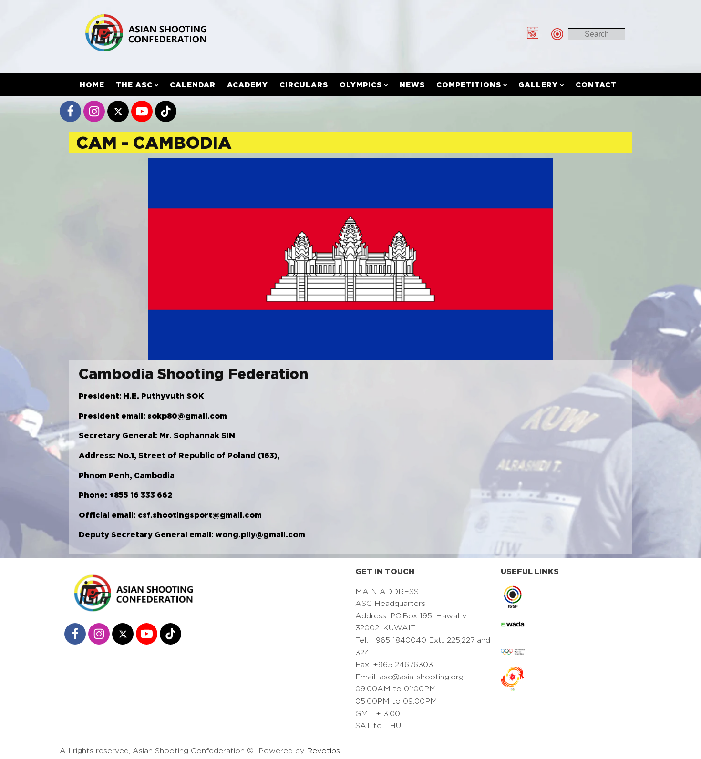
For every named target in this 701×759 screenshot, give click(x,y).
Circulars (303, 85)
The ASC (134, 85)
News (412, 85)
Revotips (323, 751)
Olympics (361, 85)
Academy (247, 85)
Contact (596, 85)
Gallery (538, 85)
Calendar (193, 85)
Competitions (468, 85)
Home (92, 85)
